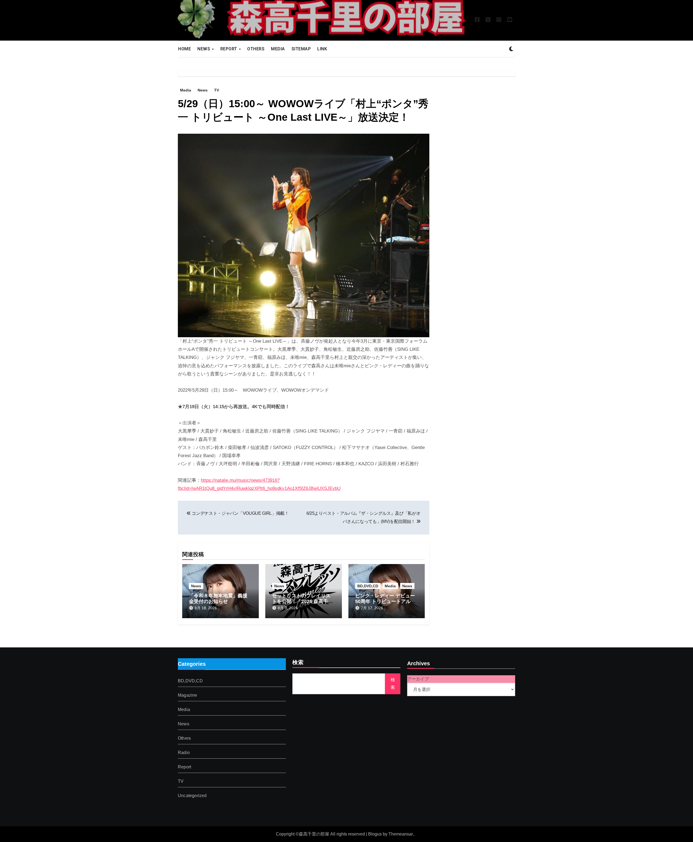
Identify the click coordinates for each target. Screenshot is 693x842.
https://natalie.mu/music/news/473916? (240, 480)
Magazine (187, 695)
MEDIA (278, 48)
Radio (184, 752)
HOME (184, 48)
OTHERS (255, 48)
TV (216, 90)
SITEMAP (301, 48)
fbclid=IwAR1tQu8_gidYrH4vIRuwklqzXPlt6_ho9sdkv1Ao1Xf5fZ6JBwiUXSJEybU (259, 488)
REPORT (229, 48)
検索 (298, 663)
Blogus (375, 834)
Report (184, 767)
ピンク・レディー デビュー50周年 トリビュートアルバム (385, 601)
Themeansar (400, 834)
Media (185, 90)
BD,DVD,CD (367, 586)
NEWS (204, 48)
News (203, 90)
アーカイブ (418, 679)
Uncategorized (192, 795)
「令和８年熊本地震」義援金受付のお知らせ (218, 598)
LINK (322, 48)
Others (184, 738)
